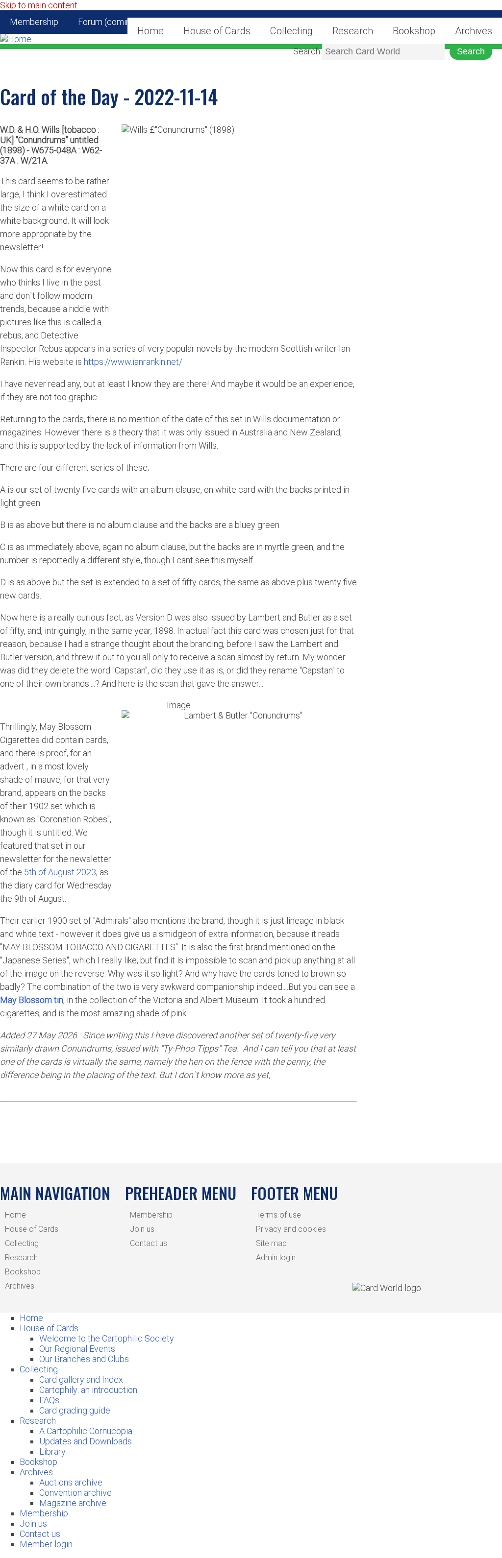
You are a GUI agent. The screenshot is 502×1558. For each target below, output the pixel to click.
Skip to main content (38, 5)
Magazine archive (72, 1503)
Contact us (148, 1243)
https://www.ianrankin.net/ (133, 362)
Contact (193, 22)
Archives (473, 31)
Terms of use (278, 1215)
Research (352, 31)
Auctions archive (70, 1482)
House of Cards (31, 1229)
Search (306, 51)
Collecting (291, 31)
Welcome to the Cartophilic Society (106, 1338)
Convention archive (75, 1492)
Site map (271, 1243)
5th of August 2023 (60, 872)
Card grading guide (74, 1410)
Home (15, 1215)
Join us (142, 1229)
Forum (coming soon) (118, 22)
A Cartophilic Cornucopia (85, 1431)
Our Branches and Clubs (84, 1359)
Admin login (276, 1257)
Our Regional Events (77, 1348)
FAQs (49, 1400)
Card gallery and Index (81, 1379)
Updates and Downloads (85, 1441)
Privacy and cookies (291, 1229)
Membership (34, 22)
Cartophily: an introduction (88, 1390)
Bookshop (414, 31)
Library (52, 1451)
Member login (46, 1544)
